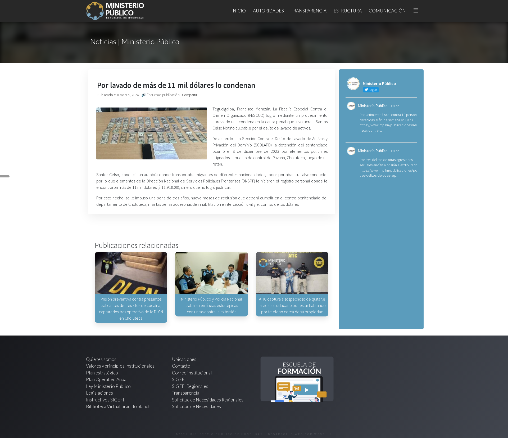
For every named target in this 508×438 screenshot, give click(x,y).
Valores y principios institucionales (120, 366)
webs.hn (323, 434)
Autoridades (268, 11)
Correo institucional (192, 373)
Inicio (239, 11)
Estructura (348, 11)
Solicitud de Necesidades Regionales (207, 400)
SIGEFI (179, 379)
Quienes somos (101, 359)
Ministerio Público (373, 105)
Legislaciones (99, 393)
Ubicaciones (184, 359)
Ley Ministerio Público (108, 386)
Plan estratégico (102, 373)
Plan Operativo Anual (107, 379)
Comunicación (387, 11)
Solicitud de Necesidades (196, 406)
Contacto (181, 366)
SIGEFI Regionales (190, 386)
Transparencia (308, 11)
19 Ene (395, 106)
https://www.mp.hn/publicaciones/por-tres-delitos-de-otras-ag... (389, 173)
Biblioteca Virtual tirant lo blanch (118, 406)
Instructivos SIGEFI (105, 400)
